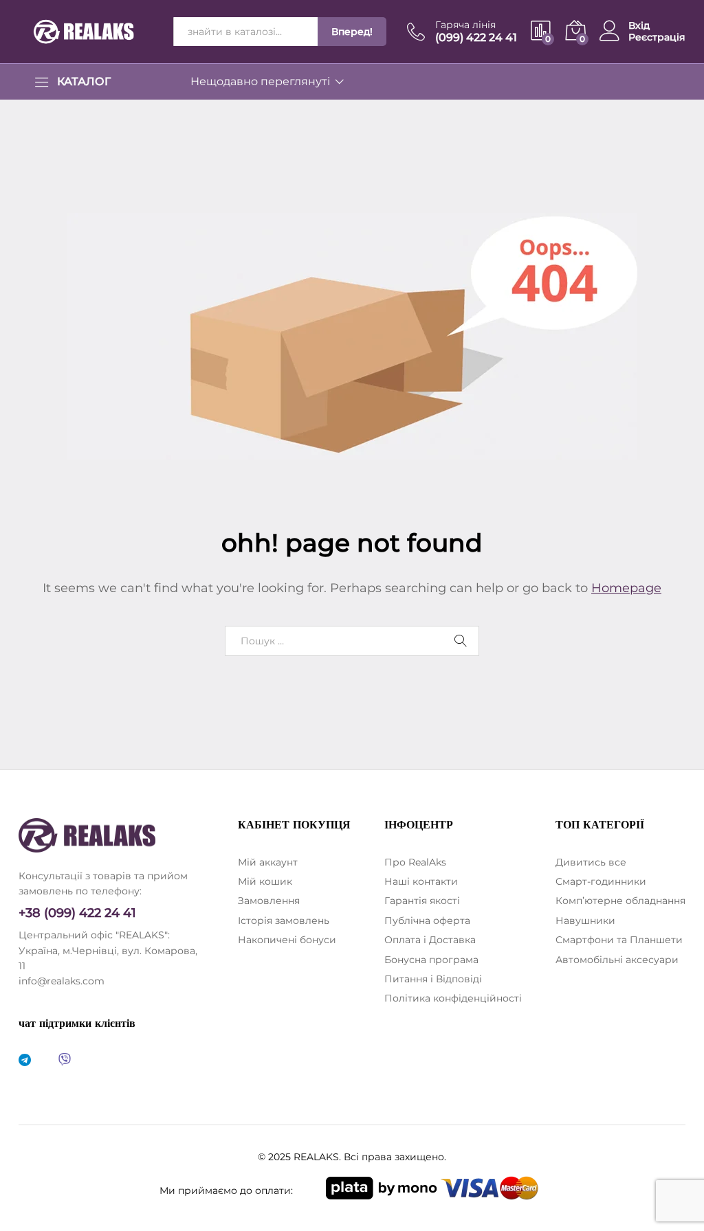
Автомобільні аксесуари (617, 959)
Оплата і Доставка (430, 940)
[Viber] (65, 1060)
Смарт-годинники (601, 881)
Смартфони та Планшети (619, 940)
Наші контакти (421, 881)
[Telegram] (25, 1060)
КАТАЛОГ (84, 81)
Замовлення (269, 900)
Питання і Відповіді (433, 979)
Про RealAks (415, 862)
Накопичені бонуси (287, 940)
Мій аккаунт (268, 862)
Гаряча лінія (465, 25)
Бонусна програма (431, 959)
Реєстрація (656, 37)
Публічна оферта (427, 920)
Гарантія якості (422, 900)
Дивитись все (591, 862)
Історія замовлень (283, 920)
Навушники (585, 920)
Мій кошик (265, 881)
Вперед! (352, 31)
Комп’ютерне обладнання (620, 900)
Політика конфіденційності (453, 998)
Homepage (626, 588)
